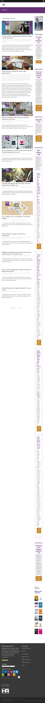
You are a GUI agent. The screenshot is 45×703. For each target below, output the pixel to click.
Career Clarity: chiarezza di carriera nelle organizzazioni (14, 72)
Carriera (23, 39)
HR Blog (9, 39)
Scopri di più (38, 578)
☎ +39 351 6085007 (5, 686)
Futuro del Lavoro (17, 237)
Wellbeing (3, 155)
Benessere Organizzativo (18, 39)
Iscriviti (38, 61)
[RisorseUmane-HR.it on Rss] (14, 674)
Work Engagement (7, 238)
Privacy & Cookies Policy (26, 648)
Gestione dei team (9, 77)
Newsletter (24, 651)
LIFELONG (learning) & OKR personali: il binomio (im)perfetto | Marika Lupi (16, 184)
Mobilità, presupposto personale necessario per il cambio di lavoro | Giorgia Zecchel (16, 253)
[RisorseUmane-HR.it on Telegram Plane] (14, 672)
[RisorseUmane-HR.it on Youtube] (11, 672)
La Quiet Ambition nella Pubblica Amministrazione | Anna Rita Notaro (17, 37)
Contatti (23, 665)
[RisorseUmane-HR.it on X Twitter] (17, 672)
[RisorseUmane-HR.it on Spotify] (3, 674)
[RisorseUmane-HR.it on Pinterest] (8, 674)
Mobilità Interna (13, 78)
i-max (36, 700)
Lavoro (12, 39)
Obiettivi (29, 237)
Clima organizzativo (26, 74)
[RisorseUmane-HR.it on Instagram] (6, 672)
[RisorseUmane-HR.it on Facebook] (8, 672)
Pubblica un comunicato (26, 659)
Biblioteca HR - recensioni (38, 592)
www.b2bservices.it (5, 657)
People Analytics (26, 78)
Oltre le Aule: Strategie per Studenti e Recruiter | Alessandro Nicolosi (17, 270)
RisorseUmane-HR (21, 80)
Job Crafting (28, 77)
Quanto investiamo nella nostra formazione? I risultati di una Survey (16, 118)
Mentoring (9, 78)
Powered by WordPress (29, 700)
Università (3, 274)
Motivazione (21, 255)
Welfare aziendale (14, 80)
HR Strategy (24, 77)
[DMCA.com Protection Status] (5, 660)
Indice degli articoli (25, 653)
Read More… (4, 130)
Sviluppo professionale (25, 79)
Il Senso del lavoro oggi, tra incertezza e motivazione (14, 234)
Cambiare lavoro (14, 255)
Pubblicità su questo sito (26, 662)
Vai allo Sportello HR (38, 138)
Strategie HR (13, 79)
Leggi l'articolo (39, 246)
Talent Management (8, 80)
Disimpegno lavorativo (28, 39)
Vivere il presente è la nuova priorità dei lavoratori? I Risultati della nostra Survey (17, 151)
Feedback (3, 77)
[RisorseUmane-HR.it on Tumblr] (11, 674)
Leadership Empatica (5, 78)
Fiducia (6, 77)
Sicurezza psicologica (8, 79)
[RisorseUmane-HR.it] (2, 4)
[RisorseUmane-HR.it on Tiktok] (6, 674)
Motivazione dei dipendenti (20, 78)
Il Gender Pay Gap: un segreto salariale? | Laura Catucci (16, 289)
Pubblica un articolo (25, 656)
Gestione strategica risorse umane (17, 77)
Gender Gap (16, 291)
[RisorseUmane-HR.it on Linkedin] (3, 672)
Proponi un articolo (38, 108)
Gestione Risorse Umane (11, 74)
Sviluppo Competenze (18, 79)
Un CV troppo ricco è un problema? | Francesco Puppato (16, 217)
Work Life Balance (13, 238)
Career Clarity (19, 74)
